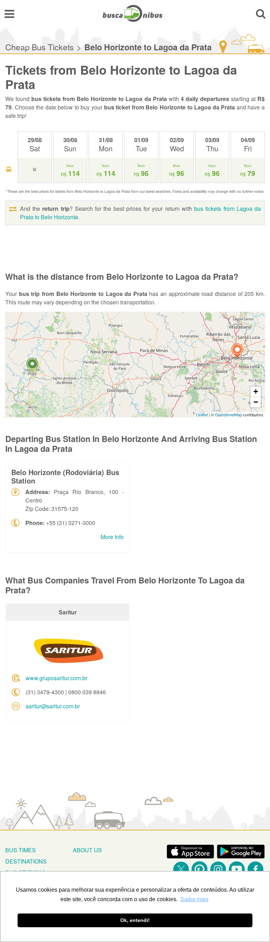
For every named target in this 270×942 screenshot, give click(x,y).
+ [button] (255, 391)
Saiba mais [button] (194, 899)
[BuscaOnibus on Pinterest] (199, 869)
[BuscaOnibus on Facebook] (255, 869)
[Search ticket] (260, 13)
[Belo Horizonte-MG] (237, 351)
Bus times (20, 850)
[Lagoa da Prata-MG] (32, 366)
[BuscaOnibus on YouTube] (236, 869)
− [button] (255, 402)
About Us (87, 850)
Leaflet (202, 414)
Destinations (26, 861)
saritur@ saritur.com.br (53, 706)
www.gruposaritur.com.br (56, 678)
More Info (112, 537)
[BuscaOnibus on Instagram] (218, 869)
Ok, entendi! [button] (135, 920)
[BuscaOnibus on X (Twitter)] (181, 869)
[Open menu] (9, 13)
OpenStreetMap (228, 414)
